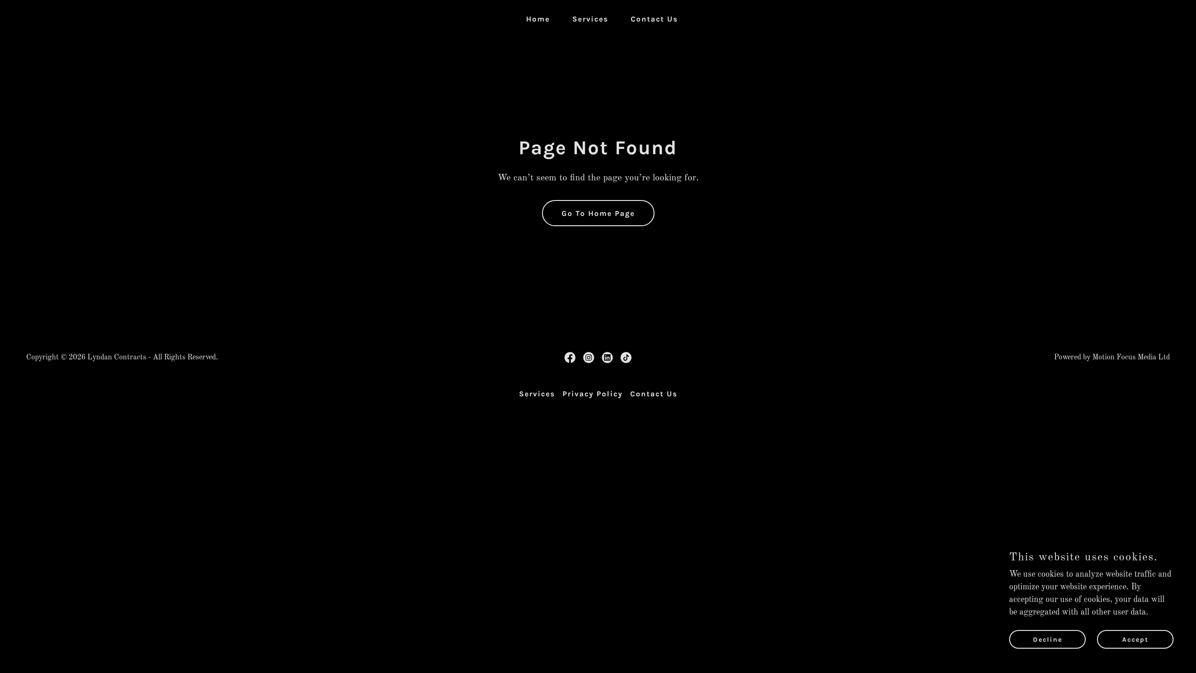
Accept (1135, 640)
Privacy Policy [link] (592, 393)
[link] (570, 357)
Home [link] (538, 18)
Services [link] (590, 18)
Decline (1047, 640)
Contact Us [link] (654, 18)
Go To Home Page (598, 213)
